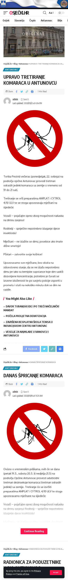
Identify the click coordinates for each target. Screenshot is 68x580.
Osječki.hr (19, 13)
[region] (34, 41)
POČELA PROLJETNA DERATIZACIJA (26, 316)
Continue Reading (34, 531)
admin (15, 99)
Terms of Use (22, 574)
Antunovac (11, 70)
